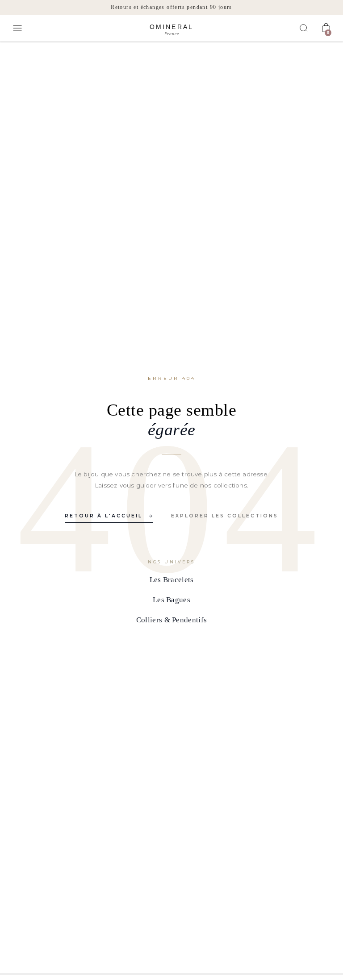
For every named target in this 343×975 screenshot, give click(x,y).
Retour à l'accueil (103, 516)
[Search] (304, 28)
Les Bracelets (172, 579)
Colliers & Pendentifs (171, 620)
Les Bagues (171, 600)
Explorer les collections (224, 516)
